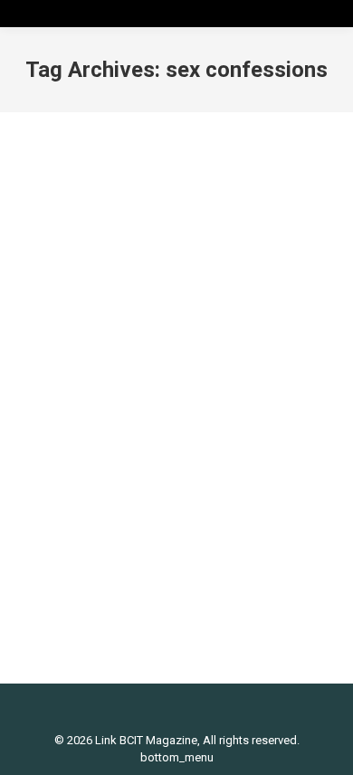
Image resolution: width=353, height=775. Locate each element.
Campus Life (74, 475)
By (86, 492)
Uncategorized (193, 475)
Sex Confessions (111, 444)
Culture (130, 475)
